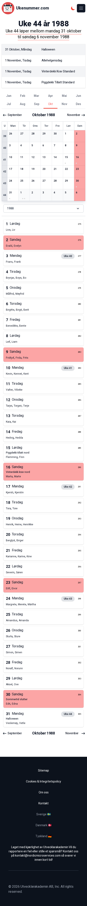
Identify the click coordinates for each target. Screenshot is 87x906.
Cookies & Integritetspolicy (43, 781)
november (73, 115)
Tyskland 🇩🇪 (43, 836)
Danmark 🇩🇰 (44, 825)
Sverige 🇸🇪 (43, 814)
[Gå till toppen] (79, 898)
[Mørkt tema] (73, 8)
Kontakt (43, 803)
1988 (10, 208)
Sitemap (43, 770)
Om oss (44, 792)
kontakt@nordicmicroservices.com (38, 855)
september (15, 115)
